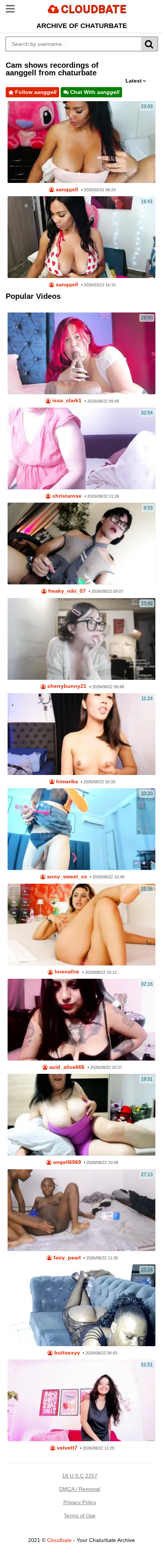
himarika (66, 781)
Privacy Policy (79, 1502)
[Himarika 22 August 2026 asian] (81, 734)
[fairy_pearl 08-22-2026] (81, 1210)
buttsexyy (66, 1353)
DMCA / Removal (79, 1489)
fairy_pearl (66, 1258)
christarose (66, 496)
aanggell (66, 189)
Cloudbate (59, 1540)
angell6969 (66, 1162)
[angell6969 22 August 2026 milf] (81, 1115)
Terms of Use (80, 1515)
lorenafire (66, 972)
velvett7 (66, 1448)
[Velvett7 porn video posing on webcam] (81, 1400)
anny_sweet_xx (66, 877)
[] (149, 44)
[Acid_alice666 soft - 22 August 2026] (81, 1020)
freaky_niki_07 (66, 591)
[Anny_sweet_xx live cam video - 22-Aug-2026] (81, 829)
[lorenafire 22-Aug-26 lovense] (81, 924)
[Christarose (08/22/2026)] (81, 448)
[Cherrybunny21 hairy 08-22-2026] (81, 639)
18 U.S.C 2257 (79, 1476)
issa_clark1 (66, 400)
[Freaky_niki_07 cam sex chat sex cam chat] (81, 543)
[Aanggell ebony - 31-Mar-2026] (81, 142)
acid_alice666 (66, 1067)
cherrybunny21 (66, 686)
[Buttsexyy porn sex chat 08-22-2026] (81, 1305)
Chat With (94, 92)
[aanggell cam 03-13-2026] (81, 237)
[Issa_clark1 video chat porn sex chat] (81, 353)
